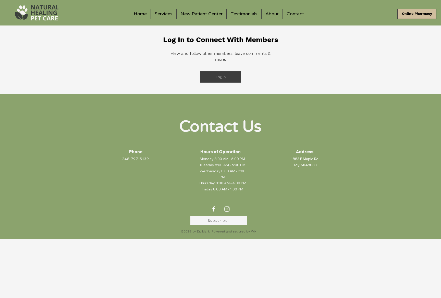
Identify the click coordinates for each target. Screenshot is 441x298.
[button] (218, 220)
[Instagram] (227, 208)
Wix (253, 231)
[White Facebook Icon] (213, 208)
